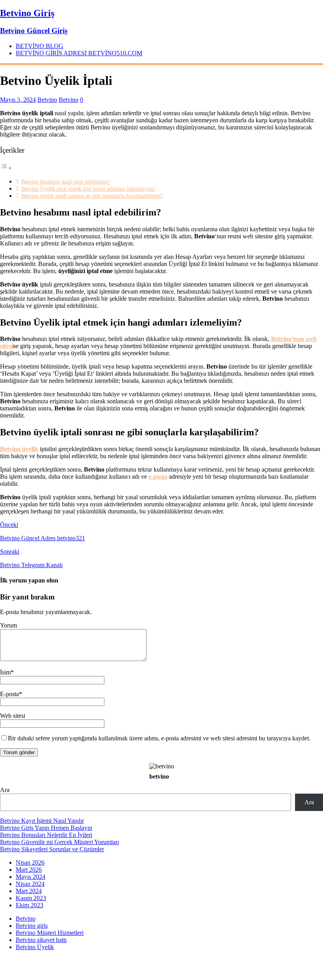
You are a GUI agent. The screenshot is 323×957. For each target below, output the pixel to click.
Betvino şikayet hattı (41, 939)
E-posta (9, 694)
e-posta (158, 476)
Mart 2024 (29, 891)
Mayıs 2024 (30, 876)
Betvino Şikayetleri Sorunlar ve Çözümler (52, 849)
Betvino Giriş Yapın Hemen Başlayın (46, 827)
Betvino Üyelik (35, 947)
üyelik (19, 449)
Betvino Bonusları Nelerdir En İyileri (46, 835)
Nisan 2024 (30, 883)
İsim (5, 672)
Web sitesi (12, 715)
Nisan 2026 (30, 862)
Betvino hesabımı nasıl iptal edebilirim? (65, 181)
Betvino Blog (39, 46)
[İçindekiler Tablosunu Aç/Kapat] (6, 168)
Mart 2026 (29, 869)
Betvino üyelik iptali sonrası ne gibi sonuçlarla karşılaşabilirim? (92, 196)
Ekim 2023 (29, 905)
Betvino (47, 99)
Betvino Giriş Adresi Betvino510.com (79, 53)
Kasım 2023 (31, 898)
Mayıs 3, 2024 (18, 99)
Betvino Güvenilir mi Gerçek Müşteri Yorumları (59, 842)
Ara (4, 790)
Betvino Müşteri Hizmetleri (50, 932)
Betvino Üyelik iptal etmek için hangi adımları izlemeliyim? (88, 188)
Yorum (8, 625)
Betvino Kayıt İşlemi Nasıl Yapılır (42, 820)
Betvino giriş (32, 925)
